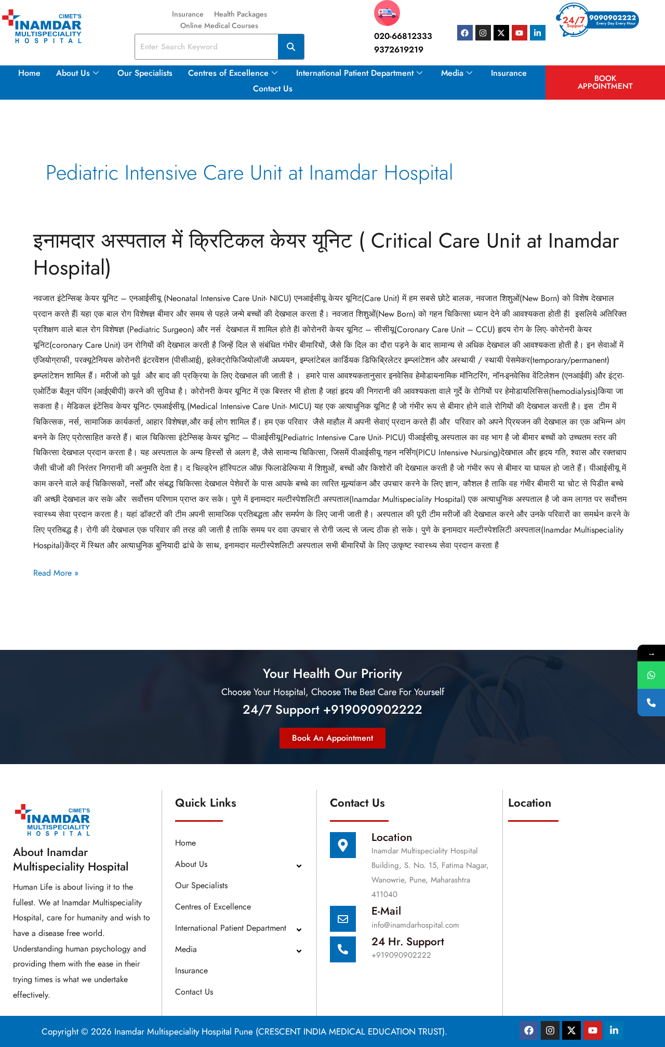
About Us (73, 73)
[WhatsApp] (651, 675)
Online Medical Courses (219, 25)
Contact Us (272, 88)
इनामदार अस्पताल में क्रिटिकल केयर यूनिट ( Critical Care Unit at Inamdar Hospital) (326, 253)
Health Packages (240, 14)
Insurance (188, 14)
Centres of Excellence (228, 73)
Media (452, 73)
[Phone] (651, 702)
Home (29, 73)
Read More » (55, 572)
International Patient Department (355, 73)
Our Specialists (144, 73)
